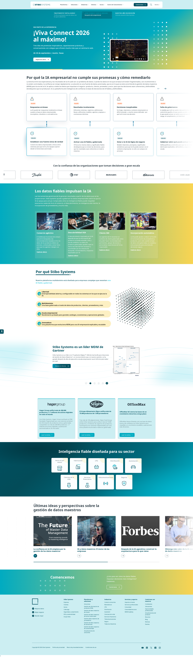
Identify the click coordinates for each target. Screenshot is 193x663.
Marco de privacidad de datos (75, 650)
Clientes (93, 4)
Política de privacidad (58, 650)
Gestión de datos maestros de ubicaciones (91, 626)
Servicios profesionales (131, 607)
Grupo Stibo (67, 619)
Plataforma (63, 4)
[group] (49, 237)
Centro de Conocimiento (114, 4)
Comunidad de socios (131, 612)
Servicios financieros (110, 619)
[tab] (66, 15)
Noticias (147, 624)
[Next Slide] (107, 386)
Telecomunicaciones (110, 621)
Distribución (108, 612)
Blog (146, 622)
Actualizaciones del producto (150, 616)
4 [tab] (103, 386)
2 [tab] (94, 386)
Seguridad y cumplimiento (71, 614)
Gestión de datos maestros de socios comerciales (91, 618)
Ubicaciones (148, 609)
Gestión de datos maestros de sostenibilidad (91, 630)
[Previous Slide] (86, 386)
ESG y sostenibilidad (69, 617)
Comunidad (128, 609)
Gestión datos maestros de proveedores (91, 622)
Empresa (66, 605)
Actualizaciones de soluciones (89, 634)
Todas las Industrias (110, 626)
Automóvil (107, 614)
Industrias (84, 4)
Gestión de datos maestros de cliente (91, 614)
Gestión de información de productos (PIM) (91, 609)
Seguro (106, 624)
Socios (102, 4)
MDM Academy (129, 614)
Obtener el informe (60, 368)
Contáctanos (139, 4)
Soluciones (74, 4)
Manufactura (108, 607)
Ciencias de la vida (109, 617)
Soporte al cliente (130, 605)
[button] (158, 91)
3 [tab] (99, 386)
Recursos (147, 619)
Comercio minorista (109, 605)
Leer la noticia (45, 437)
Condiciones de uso (90, 650)
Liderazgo (66, 612)
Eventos (147, 627)
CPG (105, 609)
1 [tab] (90, 386)
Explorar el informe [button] (41, 62)
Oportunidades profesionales (149, 612)
